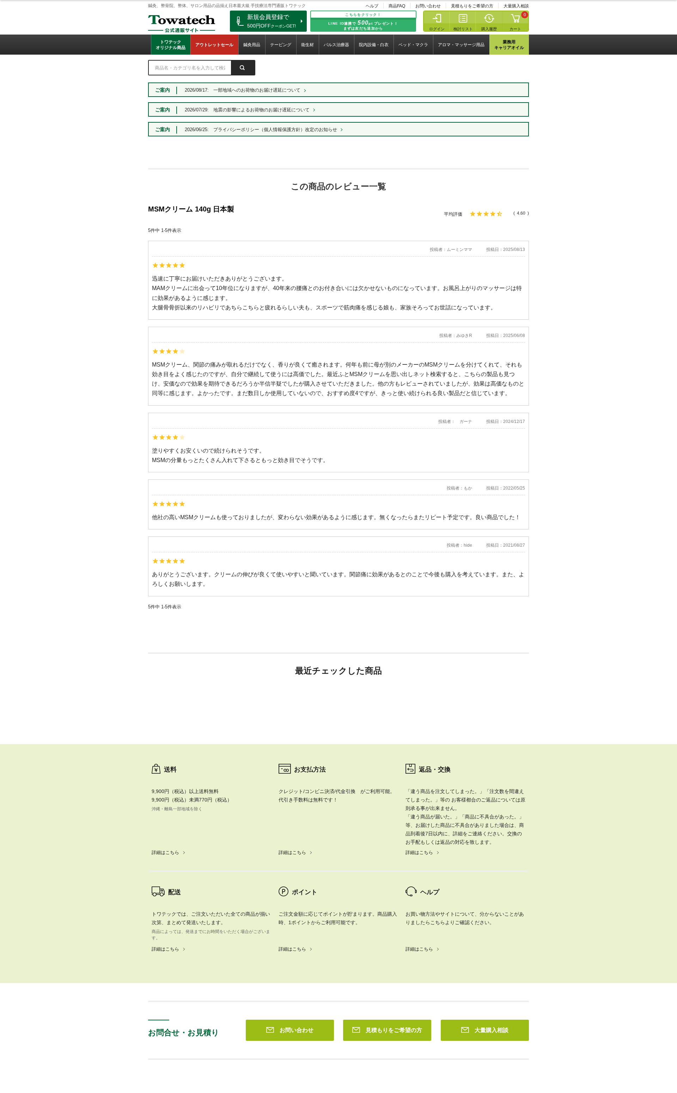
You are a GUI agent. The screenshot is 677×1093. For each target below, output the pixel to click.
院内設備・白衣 (374, 44)
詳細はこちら (165, 852)
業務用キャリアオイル (509, 44)
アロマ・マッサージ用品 (461, 44)
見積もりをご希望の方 (472, 6)
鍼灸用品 (251, 44)
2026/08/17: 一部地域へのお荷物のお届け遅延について (242, 90)
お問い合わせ (428, 6)
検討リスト (463, 29)
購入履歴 (489, 29)
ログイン (437, 29)
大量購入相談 (516, 6)
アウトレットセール (214, 44)
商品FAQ (397, 6)
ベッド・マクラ (413, 44)
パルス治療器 (336, 44)
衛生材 (307, 44)
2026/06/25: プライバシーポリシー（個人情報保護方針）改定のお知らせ (261, 129)
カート (515, 29)
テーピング (280, 44)
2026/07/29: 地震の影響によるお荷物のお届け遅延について (247, 109)
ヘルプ (372, 6)
